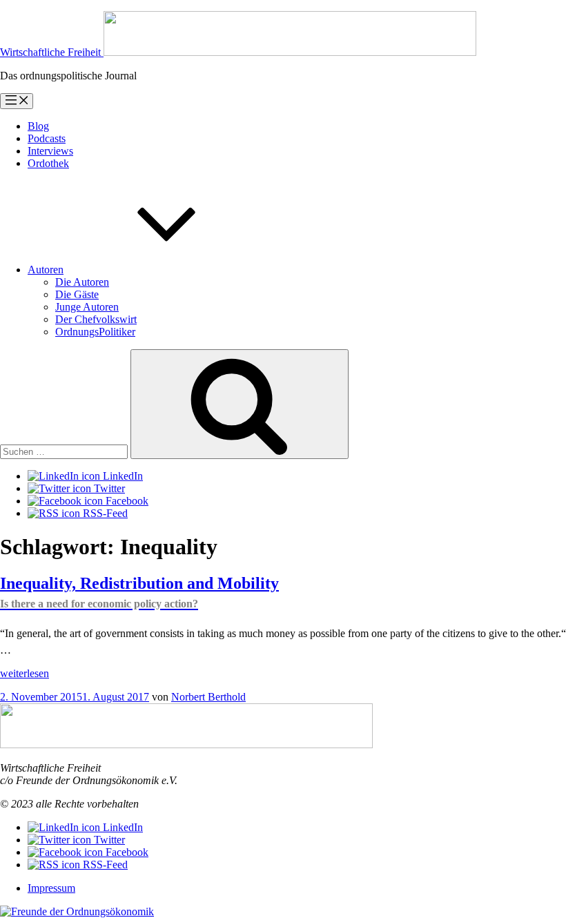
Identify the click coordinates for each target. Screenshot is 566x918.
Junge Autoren (87, 307)
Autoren (46, 269)
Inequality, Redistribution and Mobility (139, 591)
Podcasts (47, 138)
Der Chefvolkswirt (96, 319)
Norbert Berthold (208, 697)
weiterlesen (24, 673)
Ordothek (48, 163)
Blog (38, 126)
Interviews (50, 151)
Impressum (51, 888)
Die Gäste (77, 294)
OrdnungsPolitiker (95, 332)
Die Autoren (82, 282)
